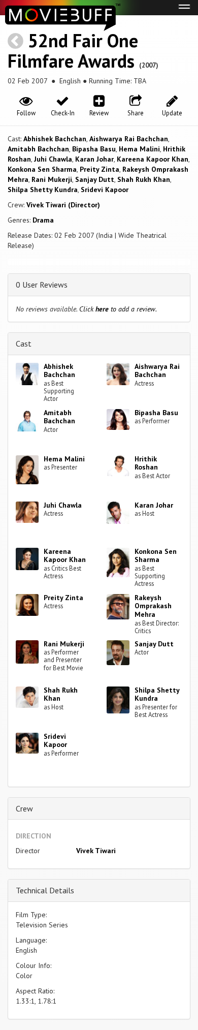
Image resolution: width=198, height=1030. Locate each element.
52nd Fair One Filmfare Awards (73, 50)
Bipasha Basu (94, 148)
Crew (24, 808)
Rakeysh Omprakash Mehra (153, 606)
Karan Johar (94, 159)
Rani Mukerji (51, 179)
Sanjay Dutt (94, 179)
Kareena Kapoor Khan (152, 159)
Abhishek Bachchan (54, 138)
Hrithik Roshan (146, 463)
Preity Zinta (99, 169)
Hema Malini (139, 148)
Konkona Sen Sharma (42, 169)
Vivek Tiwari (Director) (63, 204)
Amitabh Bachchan (38, 148)
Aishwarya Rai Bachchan (128, 138)
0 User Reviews (42, 284)
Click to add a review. (118, 309)
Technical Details (45, 890)
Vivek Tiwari (96, 850)
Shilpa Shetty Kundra (43, 189)
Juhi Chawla (53, 159)
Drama (43, 220)
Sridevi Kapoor (104, 189)
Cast (23, 343)
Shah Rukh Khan (143, 179)
